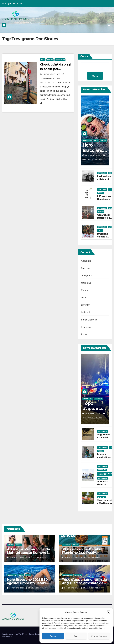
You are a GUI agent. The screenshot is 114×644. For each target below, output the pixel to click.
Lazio (100, 230)
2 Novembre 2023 (52, 74)
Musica (75, 544)
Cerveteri (85, 305)
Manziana (86, 283)
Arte (43, 59)
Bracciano (87, 140)
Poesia (100, 451)
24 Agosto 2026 (93, 155)
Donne (18, 544)
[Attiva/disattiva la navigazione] (109, 24)
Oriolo (84, 297)
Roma (84, 334)
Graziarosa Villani (37, 557)
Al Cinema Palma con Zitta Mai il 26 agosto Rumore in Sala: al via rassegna (28, 552)
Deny (76, 636)
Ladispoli (85, 312)
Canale (84, 290)
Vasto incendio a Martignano (105, 502)
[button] (108, 612)
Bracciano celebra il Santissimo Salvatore (103, 238)
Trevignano (60, 59)
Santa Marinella (89, 320)
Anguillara (86, 261)
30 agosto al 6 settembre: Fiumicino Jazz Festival (82, 551)
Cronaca (98, 398)
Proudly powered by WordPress (15, 634)
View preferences (99, 636)
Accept (53, 636)
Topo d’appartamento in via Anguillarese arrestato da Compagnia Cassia (84, 583)
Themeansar (7, 636)
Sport (103, 140)
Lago (96, 140)
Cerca (84, 56)
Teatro (101, 193)
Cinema (50, 59)
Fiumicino (86, 327)
